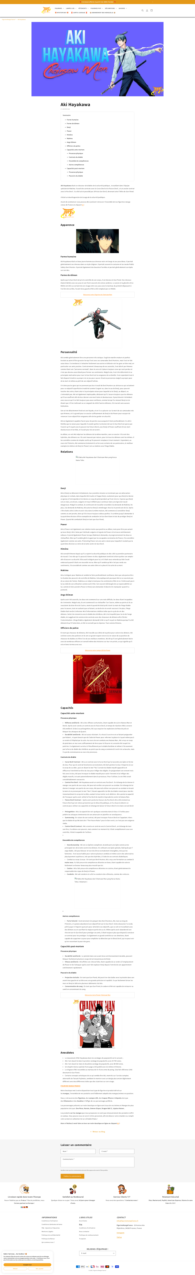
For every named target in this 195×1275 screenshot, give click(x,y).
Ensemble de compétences (79, 161)
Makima (70, 138)
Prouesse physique (76, 153)
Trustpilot (82, 1239)
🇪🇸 (24, 1207)
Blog (80, 1224)
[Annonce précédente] (42, 2)
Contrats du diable (76, 157)
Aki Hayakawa (22, 19)
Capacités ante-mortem (75, 150)
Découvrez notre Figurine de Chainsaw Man (97, 294)
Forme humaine (73, 120)
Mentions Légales (47, 1231)
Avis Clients (83, 1221)
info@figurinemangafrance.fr (127, 1221)
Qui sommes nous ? (48, 1242)
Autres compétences (76, 165)
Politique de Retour (48, 1239)
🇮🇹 (22, 1207)
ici (83, 205)
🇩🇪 (27, 1207)
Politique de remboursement (89, 1235)
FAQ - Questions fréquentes (51, 1228)
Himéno (70, 135)
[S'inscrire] (113, 1253)
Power (69, 131)
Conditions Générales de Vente (52, 1224)
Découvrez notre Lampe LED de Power (97, 650)
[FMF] (68, 219)
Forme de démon (73, 123)
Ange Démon (71, 142)
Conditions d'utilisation (50, 1221)
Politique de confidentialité (51, 1235)
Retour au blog (99, 1131)
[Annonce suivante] (152, 2)
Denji (69, 127)
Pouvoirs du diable (76, 176)
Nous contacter (84, 1231)
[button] (59, 8)
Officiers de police (73, 146)
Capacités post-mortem (75, 168)
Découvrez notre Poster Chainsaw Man (97, 995)
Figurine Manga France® (9, 19)
